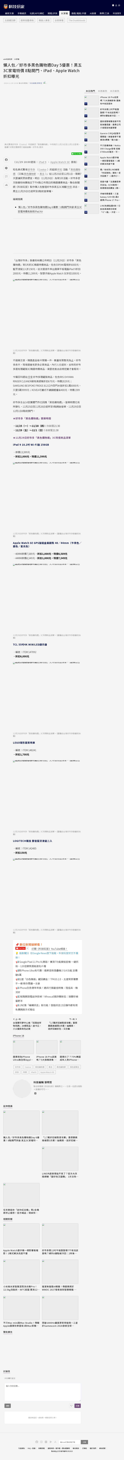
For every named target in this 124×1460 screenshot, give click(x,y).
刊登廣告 (21, 1448)
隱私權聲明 (66, 1448)
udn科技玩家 (7, 59)
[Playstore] (50, 1441)
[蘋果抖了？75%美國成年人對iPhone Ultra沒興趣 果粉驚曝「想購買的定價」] (70, 1047)
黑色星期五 (74, 1067)
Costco (28, 1067)
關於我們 (93, 1448)
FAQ (29, 1448)
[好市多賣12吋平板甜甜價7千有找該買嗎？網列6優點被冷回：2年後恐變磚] (60, 1235)
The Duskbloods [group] (77, 20)
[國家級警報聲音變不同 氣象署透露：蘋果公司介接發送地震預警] (91, 124)
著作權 (58, 1448)
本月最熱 (114, 90)
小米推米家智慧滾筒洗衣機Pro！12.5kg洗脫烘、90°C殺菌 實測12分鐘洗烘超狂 (20, 1288)
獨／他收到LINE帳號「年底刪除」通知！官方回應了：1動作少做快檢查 (110, 173)
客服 (33, 1448)
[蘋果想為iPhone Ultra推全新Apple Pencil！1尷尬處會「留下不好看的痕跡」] (23, 1047)
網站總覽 (102, 1448)
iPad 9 (33, 1072)
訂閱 (84, 1442)
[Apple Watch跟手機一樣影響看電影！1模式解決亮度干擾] (21, 1235)
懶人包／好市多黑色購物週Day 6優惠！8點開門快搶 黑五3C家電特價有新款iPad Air (21, 1139)
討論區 (6, 1371)
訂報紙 (84, 1448)
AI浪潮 (93, 13)
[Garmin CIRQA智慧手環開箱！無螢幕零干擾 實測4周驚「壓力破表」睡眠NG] (91, 136)
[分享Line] (6, 168)
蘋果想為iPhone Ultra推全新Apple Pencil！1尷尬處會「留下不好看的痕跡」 (23, 1058)
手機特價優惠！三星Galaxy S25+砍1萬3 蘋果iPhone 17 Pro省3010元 (110, 197)
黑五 (50, 1067)
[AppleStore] (55, 1441)
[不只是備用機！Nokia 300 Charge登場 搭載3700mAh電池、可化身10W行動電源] (91, 148)
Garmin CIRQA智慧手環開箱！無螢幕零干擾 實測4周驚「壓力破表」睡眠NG (110, 136)
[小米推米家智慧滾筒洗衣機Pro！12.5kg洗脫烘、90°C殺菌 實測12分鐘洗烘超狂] (21, 1272)
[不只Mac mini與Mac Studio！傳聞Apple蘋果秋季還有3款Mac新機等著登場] (21, 1308)
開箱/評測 (52, 13)
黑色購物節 (61, 1067)
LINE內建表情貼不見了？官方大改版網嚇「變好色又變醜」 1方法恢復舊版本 (59, 1175)
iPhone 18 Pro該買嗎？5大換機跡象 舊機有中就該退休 (46, 1058)
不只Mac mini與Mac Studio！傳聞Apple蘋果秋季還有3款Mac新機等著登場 (21, 1324)
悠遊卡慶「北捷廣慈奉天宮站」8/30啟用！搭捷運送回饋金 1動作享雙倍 (110, 185)
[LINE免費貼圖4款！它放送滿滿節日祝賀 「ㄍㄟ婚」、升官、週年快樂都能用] (91, 209)
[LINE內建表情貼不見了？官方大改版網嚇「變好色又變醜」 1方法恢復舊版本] (60, 1159)
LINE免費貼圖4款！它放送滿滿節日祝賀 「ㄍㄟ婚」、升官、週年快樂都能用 (110, 209)
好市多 (18, 1067)
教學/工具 (104, 13)
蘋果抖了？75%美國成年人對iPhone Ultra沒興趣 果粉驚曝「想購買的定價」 (70, 1058)
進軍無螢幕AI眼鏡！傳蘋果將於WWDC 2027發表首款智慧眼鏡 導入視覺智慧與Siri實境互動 (59, 1288)
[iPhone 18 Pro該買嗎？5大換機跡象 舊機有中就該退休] (46, 1047)
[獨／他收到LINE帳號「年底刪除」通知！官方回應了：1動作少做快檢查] (91, 173)
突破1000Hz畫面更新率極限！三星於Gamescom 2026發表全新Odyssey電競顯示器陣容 (60, 1324)
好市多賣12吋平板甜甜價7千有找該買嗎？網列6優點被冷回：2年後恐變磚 (60, 1252)
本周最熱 (102, 90)
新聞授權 (41, 1448)
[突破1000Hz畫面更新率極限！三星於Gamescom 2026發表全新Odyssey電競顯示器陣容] (60, 1308)
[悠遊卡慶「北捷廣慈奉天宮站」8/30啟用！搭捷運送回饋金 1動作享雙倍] (91, 185)
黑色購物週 (39, 1067)
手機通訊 (21, 13)
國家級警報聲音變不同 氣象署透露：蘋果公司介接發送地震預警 (110, 124)
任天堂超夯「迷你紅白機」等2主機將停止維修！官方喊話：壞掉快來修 (21, 1211)
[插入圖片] (71, 1406)
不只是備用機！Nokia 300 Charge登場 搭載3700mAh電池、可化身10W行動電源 (110, 148)
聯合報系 (76, 1448)
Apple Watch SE (47, 1072)
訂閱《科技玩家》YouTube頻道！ (50, 948)
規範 (7, 1406)
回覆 (77, 1406)
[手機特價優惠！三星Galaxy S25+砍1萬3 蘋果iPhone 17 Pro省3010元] (91, 197)
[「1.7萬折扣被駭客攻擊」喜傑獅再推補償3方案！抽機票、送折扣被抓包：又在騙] (60, 1123)
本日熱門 (90, 90)
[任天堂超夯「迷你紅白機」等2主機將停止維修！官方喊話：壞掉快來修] (21, 1195)
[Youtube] (113, 5)
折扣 (17, 1072)
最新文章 (9, 13)
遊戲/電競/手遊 (78, 13)
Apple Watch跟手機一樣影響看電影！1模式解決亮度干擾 (20, 1252)
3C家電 (64, 13)
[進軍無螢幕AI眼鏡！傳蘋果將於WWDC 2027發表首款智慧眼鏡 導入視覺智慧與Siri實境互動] (60, 1272)
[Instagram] (41, 1441)
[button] (116, 5)
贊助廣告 (7, 1331)
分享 (30, 377)
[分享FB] (6, 160)
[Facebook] (36, 1441)
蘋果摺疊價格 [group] (27, 20)
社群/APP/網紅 (37, 13)
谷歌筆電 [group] (59, 20)
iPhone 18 (18, 1035)
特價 (25, 1072)
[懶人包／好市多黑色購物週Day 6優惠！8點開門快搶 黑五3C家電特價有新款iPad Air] (21, 1123)
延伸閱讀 (7, 1106)
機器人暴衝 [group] (44, 20)
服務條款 (51, 1448)
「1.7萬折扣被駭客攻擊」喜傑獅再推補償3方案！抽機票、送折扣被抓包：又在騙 (60, 1139)
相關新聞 (7, 1218)
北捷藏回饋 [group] (10, 20)
